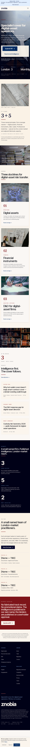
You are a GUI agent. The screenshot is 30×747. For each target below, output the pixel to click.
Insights (2, 669)
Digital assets (4, 651)
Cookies (18, 683)
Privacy (18, 678)
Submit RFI (10, 49)
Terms (17, 680)
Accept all (17, 744)
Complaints (18, 672)
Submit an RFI (8, 623)
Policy (6, 741)
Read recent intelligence (11, 54)
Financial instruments (5, 653)
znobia (4, 8)
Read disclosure (15, 4)
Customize (4, 744)
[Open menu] (27, 8)
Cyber (2, 659)
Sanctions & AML (20, 675)
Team (17, 653)
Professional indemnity (6, 662)
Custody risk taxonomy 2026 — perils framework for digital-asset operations (14, 426)
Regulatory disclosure (21, 669)
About (17, 651)
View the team (8, 547)
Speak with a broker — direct (8, 59)
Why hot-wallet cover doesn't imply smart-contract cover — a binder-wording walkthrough (14, 389)
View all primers (5, 377)
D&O (2, 656)
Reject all (10, 744)
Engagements (4, 672)
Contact (18, 659)
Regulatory (18, 656)
